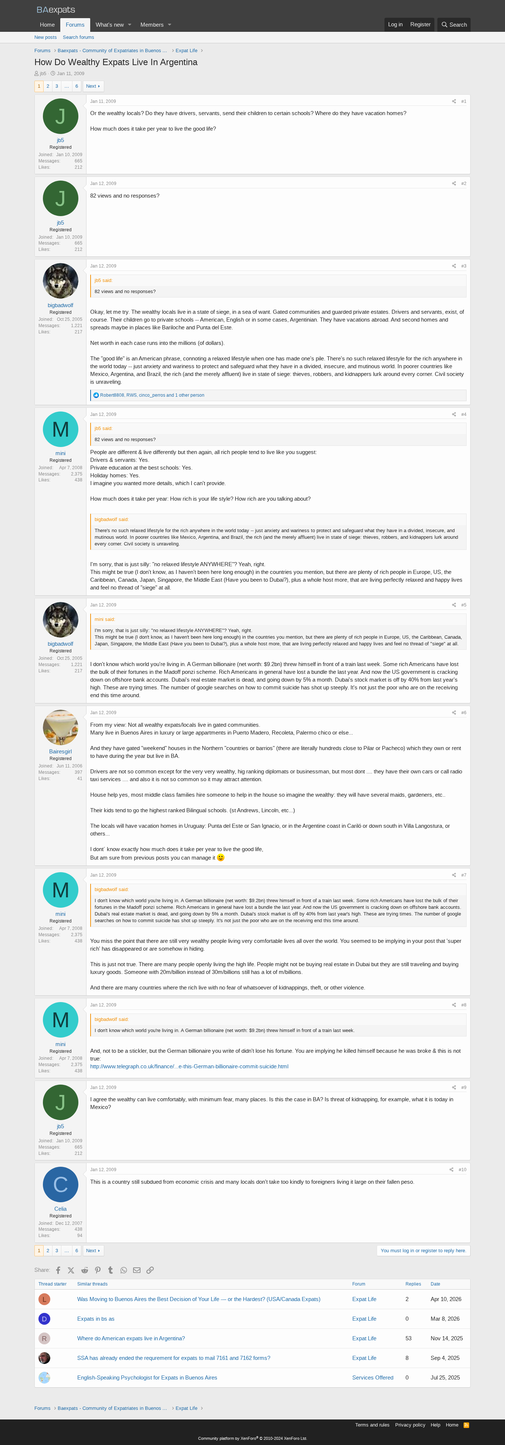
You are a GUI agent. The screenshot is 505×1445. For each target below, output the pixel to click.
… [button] (66, 86)
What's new (110, 24)
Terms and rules (372, 1425)
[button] (130, 25)
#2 (464, 183)
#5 (464, 605)
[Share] (454, 101)
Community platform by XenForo (252, 1438)
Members (152, 24)
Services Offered (372, 1377)
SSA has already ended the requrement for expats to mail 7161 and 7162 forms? (173, 1358)
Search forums (78, 37)
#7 (464, 875)
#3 (464, 266)
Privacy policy (410, 1425)
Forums (75, 24)
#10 (463, 1170)
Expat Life (364, 1299)
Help (435, 1425)
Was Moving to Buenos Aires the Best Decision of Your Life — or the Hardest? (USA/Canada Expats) (199, 1299)
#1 (464, 101)
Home (47, 24)
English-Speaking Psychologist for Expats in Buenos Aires (147, 1377)
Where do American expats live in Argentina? (131, 1338)
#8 (464, 1005)
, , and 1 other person (152, 395)
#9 (464, 1088)
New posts (45, 37)
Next (91, 86)
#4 (464, 414)
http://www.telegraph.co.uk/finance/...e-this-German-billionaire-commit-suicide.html (189, 1066)
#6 (464, 713)
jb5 (43, 73)
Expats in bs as (96, 1319)
